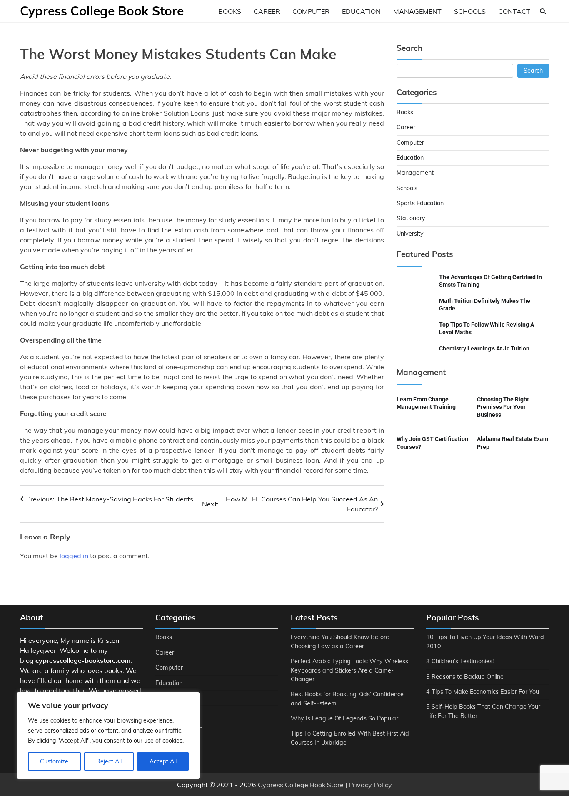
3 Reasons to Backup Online (465, 676)
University (410, 233)
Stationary (411, 218)
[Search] (543, 11)
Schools (470, 11)
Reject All (109, 761)
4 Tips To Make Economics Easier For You (482, 691)
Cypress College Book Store (102, 11)
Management (417, 11)
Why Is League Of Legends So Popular (344, 718)
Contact (514, 11)
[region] (108, 735)
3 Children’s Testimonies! (460, 661)
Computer (310, 11)
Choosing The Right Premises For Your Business (503, 407)
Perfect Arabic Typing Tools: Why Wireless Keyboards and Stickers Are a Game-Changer (349, 670)
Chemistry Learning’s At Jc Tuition (484, 348)
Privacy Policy (370, 785)
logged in (74, 556)
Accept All (163, 761)
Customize (54, 761)
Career (267, 11)
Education (361, 11)
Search (533, 70)
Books (229, 11)
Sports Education (420, 203)
